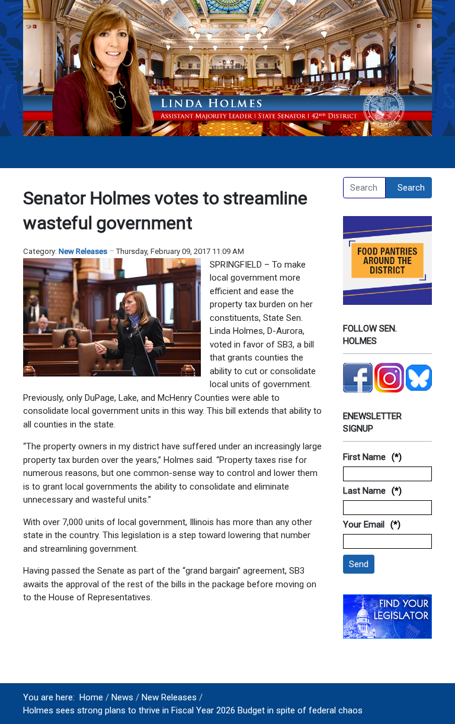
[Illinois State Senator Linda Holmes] (227, 67)
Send (359, 564)
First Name (364, 457)
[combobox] (364, 187)
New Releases (83, 251)
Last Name (364, 490)
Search (411, 187)
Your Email (363, 524)
